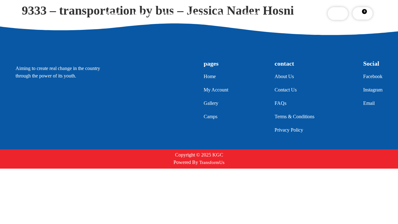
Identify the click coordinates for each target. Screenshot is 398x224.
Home (112, 13)
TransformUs (211, 162)
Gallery (196, 13)
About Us (140, 13)
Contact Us (252, 13)
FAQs (222, 13)
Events (169, 13)
